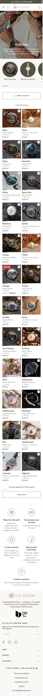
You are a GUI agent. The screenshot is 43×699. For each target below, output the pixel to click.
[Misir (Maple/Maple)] (11, 423)
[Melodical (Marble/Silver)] (11, 211)
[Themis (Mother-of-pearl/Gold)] (30, 241)
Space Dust (25, 190)
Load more (20, 485)
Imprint (20, 680)
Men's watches (10, 79)
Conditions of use (21, 675)
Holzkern (15, 662)
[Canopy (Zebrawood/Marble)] (11, 241)
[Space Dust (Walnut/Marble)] (30, 178)
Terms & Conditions (20, 667)
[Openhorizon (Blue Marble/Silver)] (30, 362)
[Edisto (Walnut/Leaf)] (11, 148)
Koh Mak (5, 313)
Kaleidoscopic (8, 404)
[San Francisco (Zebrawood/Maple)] (11, 332)
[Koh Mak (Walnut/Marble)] (11, 301)
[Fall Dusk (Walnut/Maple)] (30, 332)
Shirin (4, 373)
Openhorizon (26, 373)
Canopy (5, 252)
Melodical (6, 222)
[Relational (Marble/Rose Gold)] (30, 392)
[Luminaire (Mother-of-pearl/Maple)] (11, 453)
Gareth (24, 222)
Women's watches (28, 79)
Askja (4, 129)
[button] (3, 7)
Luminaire (6, 464)
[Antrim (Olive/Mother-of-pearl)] (30, 301)
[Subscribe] (35, 627)
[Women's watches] (28, 69)
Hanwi (23, 129)
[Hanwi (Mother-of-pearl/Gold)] (30, 118)
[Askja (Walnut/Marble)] (11, 118)
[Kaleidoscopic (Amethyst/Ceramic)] (11, 392)
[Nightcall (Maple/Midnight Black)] (30, 453)
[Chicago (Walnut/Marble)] (11, 271)
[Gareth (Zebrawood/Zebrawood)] (30, 211)
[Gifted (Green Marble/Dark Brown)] (11, 178)
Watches (26, 13)
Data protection (20, 671)
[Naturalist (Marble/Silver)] (30, 148)
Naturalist (25, 159)
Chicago (5, 282)
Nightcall (25, 464)
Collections (15, 13)
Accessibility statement (20, 684)
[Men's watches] (10, 69)
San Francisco (8, 343)
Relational (25, 404)
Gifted (5, 190)
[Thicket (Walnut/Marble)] (30, 271)
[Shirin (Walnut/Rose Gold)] (11, 362)
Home (4, 13)
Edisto (5, 159)
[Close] (40, 1)
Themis (24, 252)
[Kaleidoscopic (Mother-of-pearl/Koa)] (30, 423)
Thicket (24, 282)
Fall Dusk (24, 343)
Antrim (24, 313)
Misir (4, 434)
